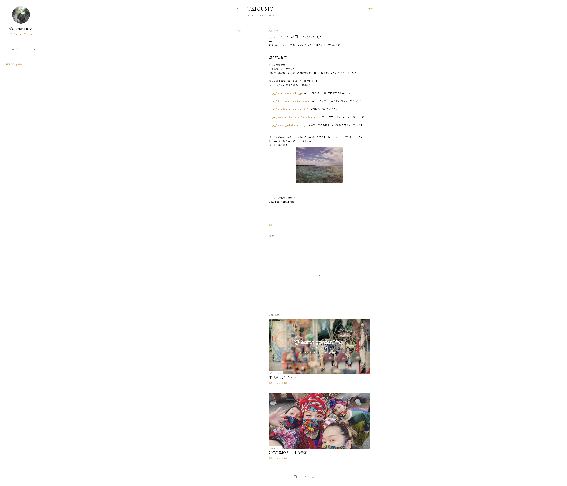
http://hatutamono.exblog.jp (285, 93)
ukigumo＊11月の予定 (288, 452)
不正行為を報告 (14, 64)
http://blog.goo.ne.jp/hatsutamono (289, 101)
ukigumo (260, 8)
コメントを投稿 (281, 383)
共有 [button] (238, 31)
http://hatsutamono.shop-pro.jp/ (288, 108)
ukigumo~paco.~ (21, 28)
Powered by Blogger (307, 477)
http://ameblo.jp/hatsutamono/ (287, 125)
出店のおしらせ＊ (283, 377)
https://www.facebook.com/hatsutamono (293, 117)
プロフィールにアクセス (21, 34)
